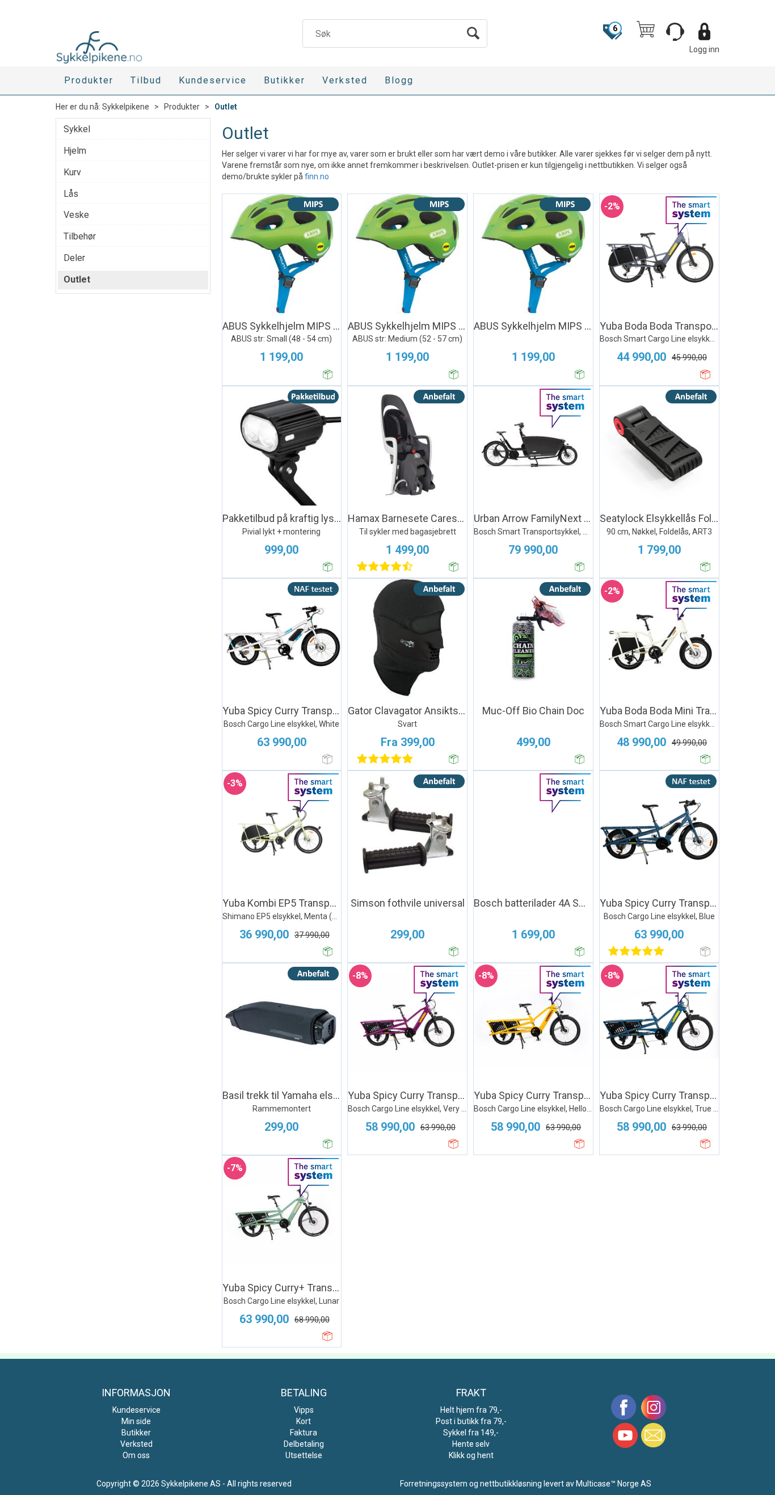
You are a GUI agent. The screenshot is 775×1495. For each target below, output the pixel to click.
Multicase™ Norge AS (613, 1483)
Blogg (399, 80)
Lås (71, 193)
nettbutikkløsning (511, 1483)
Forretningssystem (433, 1483)
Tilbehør (80, 236)
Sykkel (77, 129)
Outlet (225, 106)
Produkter (88, 80)
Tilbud (146, 80)
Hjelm (75, 150)
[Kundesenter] (675, 32)
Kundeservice (213, 80)
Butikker (284, 80)
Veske (76, 214)
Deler (74, 257)
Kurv (72, 172)
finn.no (317, 176)
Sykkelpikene (125, 106)
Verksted (345, 80)
